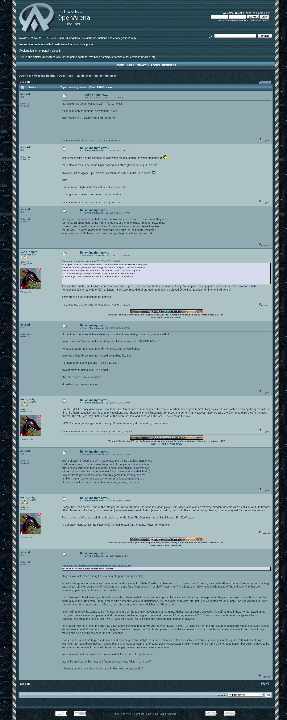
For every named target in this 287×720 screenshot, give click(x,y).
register (265, 13)
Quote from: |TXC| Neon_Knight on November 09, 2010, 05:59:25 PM (96, 565)
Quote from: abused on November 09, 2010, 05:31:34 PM (91, 261)
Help (131, 65)
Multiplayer (83, 75)
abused (25, 94)
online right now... (106, 75)
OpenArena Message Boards (36, 75)
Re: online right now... (94, 148)
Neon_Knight (28, 252)
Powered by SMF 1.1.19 (127, 714)
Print (266, 83)
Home (120, 65)
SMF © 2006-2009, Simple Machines (158, 714)
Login (155, 65)
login (255, 13)
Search (143, 65)
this (179, 317)
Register (169, 65)
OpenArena (66, 75)
